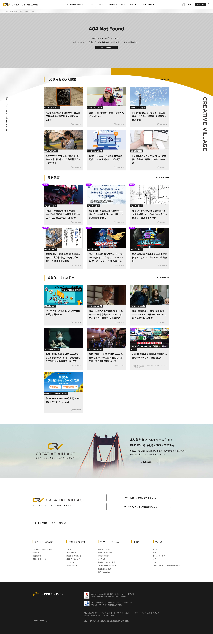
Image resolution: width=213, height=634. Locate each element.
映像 (154, 552)
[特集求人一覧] (163, 271)
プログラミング (72, 552)
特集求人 (36, 552)
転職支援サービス (39, 559)
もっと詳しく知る (145, 462)
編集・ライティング (73, 559)
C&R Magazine (104, 572)
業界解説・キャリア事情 (106, 562)
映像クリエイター (104, 556)
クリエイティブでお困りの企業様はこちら (140, 506)
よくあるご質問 (41, 523)
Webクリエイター (104, 549)
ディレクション (71, 565)
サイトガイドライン (59, 523)
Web (155, 549)
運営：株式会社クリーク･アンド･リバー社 (98, 613)
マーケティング (71, 562)
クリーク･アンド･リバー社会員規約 (147, 613)
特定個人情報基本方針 (92, 615)
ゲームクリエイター (105, 552)
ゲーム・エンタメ (159, 556)
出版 (154, 562)
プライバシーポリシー (123, 613)
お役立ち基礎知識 (104, 569)
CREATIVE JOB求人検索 (42, 549)
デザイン (69, 549)
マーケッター (102, 559)
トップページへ (106, 47)
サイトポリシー (109, 615)
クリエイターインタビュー (107, 565)
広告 (154, 559)
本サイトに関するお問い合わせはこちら (140, 497)
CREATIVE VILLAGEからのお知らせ (166, 565)
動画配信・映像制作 (73, 556)
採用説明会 (37, 556)
